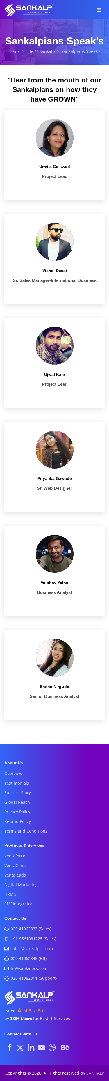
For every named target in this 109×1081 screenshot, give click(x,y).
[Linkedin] (31, 1047)
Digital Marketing (21, 884)
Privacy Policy (17, 812)
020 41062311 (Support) (34, 978)
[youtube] (41, 1047)
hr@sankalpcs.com (29, 968)
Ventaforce (14, 856)
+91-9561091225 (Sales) (33, 938)
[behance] (65, 1047)
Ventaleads (15, 875)
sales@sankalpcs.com (32, 948)
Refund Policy (17, 821)
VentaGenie (15, 865)
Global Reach (17, 802)
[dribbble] (52, 1047)
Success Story (17, 792)
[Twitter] (20, 1047)
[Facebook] (9, 1047)
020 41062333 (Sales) (31, 929)
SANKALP (95, 1073)
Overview (13, 773)
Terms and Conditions (25, 831)
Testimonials (16, 783)
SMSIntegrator (18, 904)
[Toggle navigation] (99, 10)
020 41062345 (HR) (29, 958)
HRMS (10, 894)
